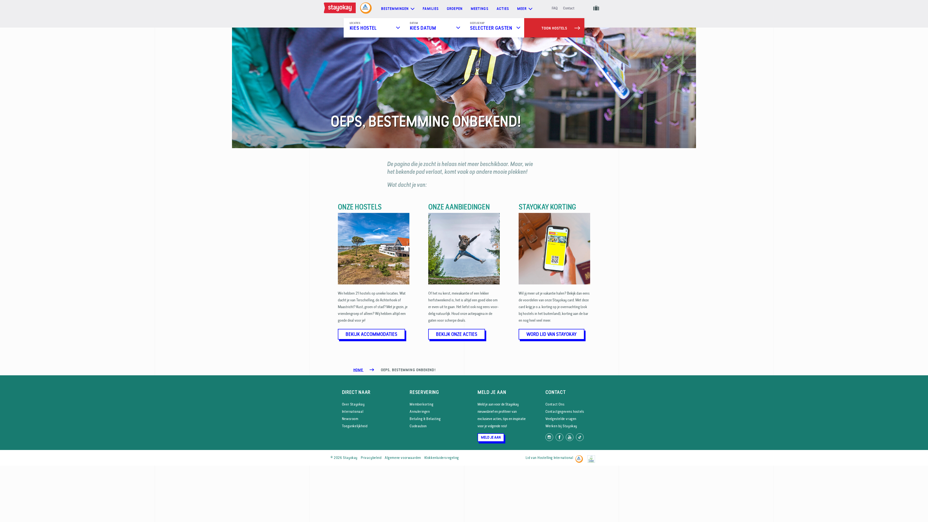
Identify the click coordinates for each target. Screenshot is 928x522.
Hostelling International (555, 457)
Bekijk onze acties (456, 334)
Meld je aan (491, 437)
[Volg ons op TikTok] (580, 437)
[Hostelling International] (580, 456)
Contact (568, 8)
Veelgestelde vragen (560, 418)
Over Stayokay (353, 404)
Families (431, 9)
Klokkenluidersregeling (441, 457)
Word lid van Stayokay (551, 334)
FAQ (555, 8)
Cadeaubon (418, 425)
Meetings (479, 9)
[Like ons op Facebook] (559, 437)
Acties (503, 9)
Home (358, 370)
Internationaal (352, 411)
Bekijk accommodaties (371, 334)
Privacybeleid (371, 457)
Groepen (455, 9)
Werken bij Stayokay (561, 425)
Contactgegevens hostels (564, 411)
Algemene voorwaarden (403, 457)
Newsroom (350, 418)
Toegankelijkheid (355, 425)
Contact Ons (555, 404)
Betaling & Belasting (425, 418)
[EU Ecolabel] (592, 456)
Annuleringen (420, 411)
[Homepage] (341, 8)
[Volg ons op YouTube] (569, 437)
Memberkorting (421, 404)
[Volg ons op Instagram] (549, 437)
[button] (374, 27)
